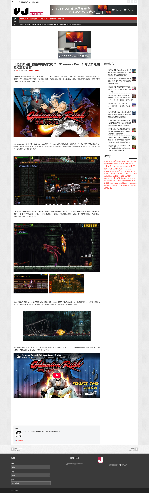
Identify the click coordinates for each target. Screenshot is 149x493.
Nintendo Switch (123, 175)
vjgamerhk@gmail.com (74, 463)
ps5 (111, 181)
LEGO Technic (108, 171)
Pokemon (107, 180)
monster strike (130, 173)
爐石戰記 (126, 185)
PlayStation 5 (130, 178)
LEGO (108, 165)
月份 (12, 463)
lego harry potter (125, 166)
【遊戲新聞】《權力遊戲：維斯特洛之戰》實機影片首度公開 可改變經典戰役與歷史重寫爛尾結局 (119, 114)
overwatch (108, 178)
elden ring (133, 161)
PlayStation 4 (120, 178)
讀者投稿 (61, 19)
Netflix (106, 176)
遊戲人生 (108, 187)
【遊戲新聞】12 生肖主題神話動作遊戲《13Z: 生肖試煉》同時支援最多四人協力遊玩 (45, 24)
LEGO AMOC (116, 166)
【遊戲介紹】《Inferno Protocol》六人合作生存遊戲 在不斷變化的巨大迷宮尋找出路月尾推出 (119, 148)
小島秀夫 (107, 185)
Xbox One (125, 183)
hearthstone (123, 163)
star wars (132, 180)
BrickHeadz (125, 161)
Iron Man (131, 163)
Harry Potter (114, 163)
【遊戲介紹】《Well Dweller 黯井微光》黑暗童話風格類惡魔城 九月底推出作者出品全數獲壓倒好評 (119, 72)
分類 (12, 472)
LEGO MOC (115, 168)
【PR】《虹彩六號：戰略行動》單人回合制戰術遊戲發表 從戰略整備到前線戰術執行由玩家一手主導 (119, 122)
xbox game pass (116, 183)
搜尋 (12, 480)
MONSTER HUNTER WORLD (116, 174)
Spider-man (119, 180)
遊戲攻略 (33, 19)
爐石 (120, 185)
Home (14, 2)
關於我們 (35, 2)
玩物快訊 (43, 19)
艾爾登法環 (132, 185)
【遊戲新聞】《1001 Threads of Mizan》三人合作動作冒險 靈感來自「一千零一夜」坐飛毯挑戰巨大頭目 (121, 97)
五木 (17, 71)
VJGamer (14, 491)
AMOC (106, 161)
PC (113, 178)
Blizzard (118, 161)
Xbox (106, 182)
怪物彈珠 (115, 185)
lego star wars (126, 169)
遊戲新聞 (23, 19)
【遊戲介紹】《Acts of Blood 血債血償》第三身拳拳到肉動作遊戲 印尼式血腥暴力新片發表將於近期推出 (120, 139)
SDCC (114, 180)
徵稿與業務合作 (24, 2)
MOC (128, 171)
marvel (116, 171)
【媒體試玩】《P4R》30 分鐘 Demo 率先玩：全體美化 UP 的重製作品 (119, 106)
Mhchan (122, 170)
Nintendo (111, 176)
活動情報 (53, 19)
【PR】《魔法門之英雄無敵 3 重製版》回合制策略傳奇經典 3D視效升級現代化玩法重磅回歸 (119, 131)
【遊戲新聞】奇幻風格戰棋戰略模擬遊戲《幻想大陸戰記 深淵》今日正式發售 (119, 89)
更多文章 (21, 440)
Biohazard (112, 161)
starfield (125, 180)
